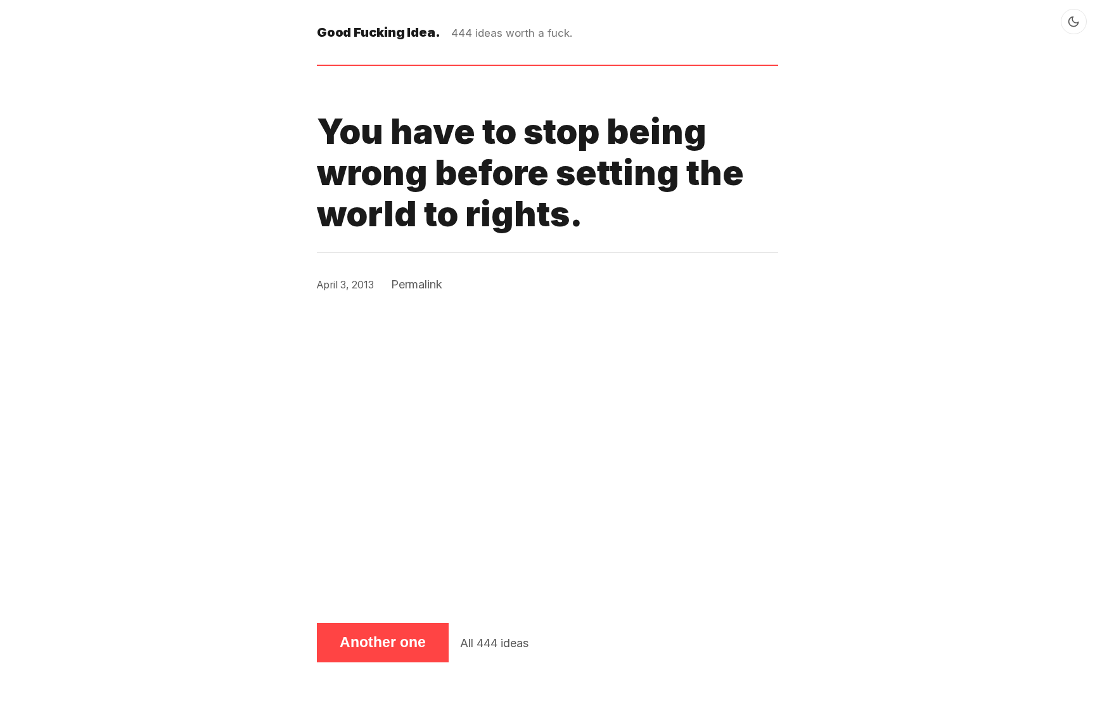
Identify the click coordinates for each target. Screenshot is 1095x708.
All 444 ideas (494, 643)
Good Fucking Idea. (378, 32)
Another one (383, 642)
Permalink (416, 284)
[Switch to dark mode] (1074, 22)
